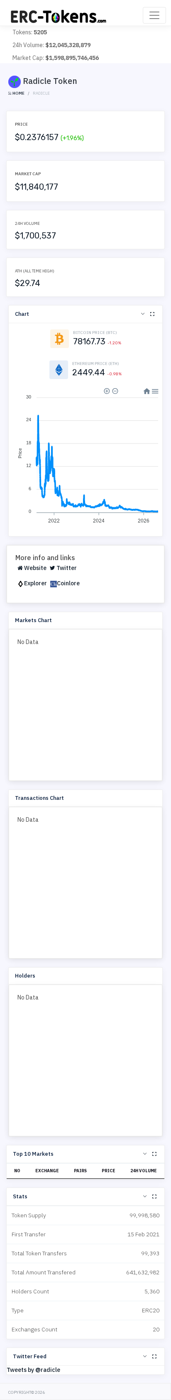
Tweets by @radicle (33, 1370)
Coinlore (68, 583)
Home (18, 93)
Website (34, 568)
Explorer (35, 583)
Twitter (66, 568)
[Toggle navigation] (154, 15)
